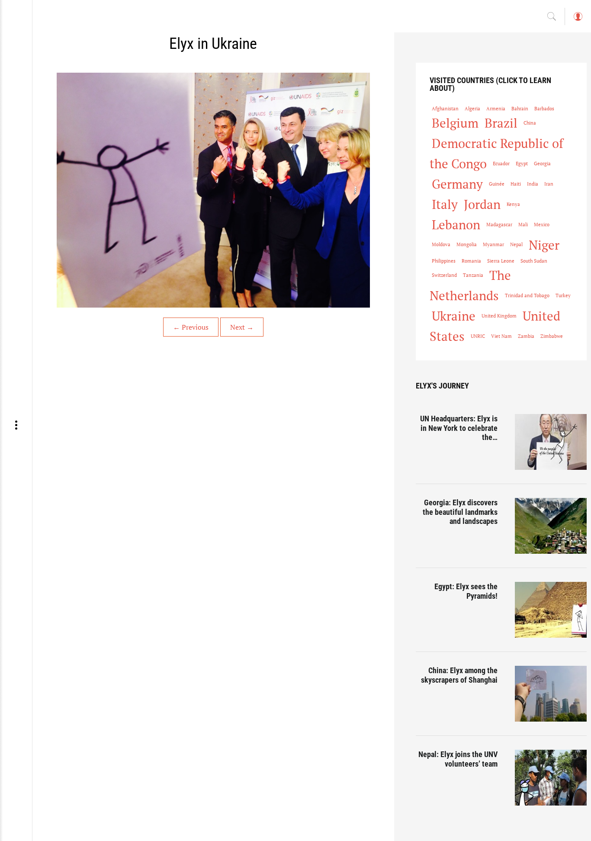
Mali (523, 224)
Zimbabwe (551, 336)
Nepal (516, 244)
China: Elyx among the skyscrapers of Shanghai (459, 675)
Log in (577, 20)
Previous (191, 327)
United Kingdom (499, 316)
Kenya (513, 204)
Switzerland (444, 275)
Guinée (496, 184)
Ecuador (501, 163)
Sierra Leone (500, 261)
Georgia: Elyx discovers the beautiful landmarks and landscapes (460, 512)
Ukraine (453, 316)
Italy (445, 204)
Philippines (444, 261)
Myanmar (493, 244)
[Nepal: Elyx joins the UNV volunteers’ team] (551, 778)
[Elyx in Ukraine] (213, 190)
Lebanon (456, 224)
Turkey (563, 295)
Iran (548, 184)
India (532, 184)
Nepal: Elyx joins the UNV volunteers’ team (458, 759)
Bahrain (519, 109)
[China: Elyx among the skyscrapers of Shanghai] (551, 694)
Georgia (542, 163)
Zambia (526, 336)
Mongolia (466, 244)
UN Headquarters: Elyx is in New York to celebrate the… (459, 428)
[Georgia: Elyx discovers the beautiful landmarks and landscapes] (551, 526)
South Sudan (533, 261)
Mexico (541, 224)
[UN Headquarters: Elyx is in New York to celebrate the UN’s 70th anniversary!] (551, 442)
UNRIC (478, 336)
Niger (544, 245)
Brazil (501, 123)
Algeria (472, 109)
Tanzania (473, 275)
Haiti (516, 184)
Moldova (441, 244)
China (530, 123)
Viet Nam (501, 336)
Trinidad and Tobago (527, 295)
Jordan (482, 204)
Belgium (455, 123)
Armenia (495, 109)
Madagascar (499, 224)
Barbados (544, 109)
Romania (471, 261)
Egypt (522, 163)
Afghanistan (445, 109)
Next (242, 327)
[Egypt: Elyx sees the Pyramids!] (551, 610)
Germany (457, 184)
